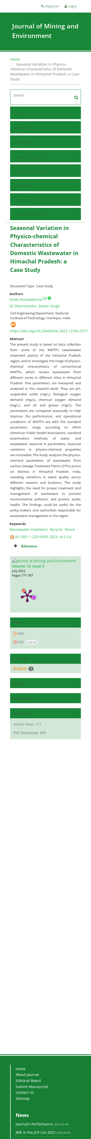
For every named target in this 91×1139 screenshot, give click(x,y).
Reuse (70, 529)
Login (72, 6)
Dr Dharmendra (23, 306)
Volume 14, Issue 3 (28, 566)
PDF (26, 642)
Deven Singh (49, 306)
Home (15, 59)
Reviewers (23, 185)
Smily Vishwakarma (26, 299)
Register (51, 6)
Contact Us (24, 200)
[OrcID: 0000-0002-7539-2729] (49, 298)
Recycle (56, 529)
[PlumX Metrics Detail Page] (27, 595)
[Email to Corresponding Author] (45, 298)
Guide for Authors (30, 157)
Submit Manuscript (31, 171)
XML (21, 633)
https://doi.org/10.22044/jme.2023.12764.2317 (49, 330)
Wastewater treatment (29, 529)
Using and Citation (30, 214)
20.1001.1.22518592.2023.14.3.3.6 (43, 536)
